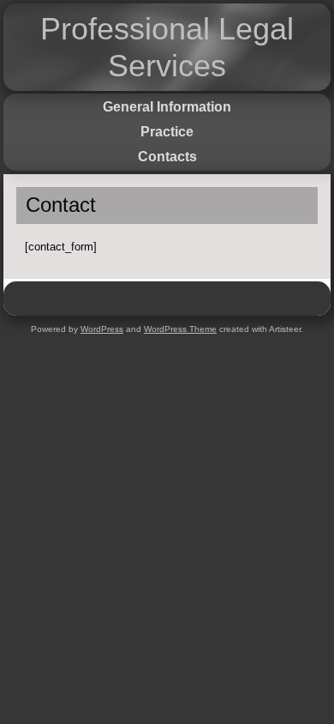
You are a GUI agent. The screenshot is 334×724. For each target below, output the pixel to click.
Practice (167, 131)
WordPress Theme (180, 329)
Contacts (167, 156)
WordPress (102, 329)
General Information (167, 107)
